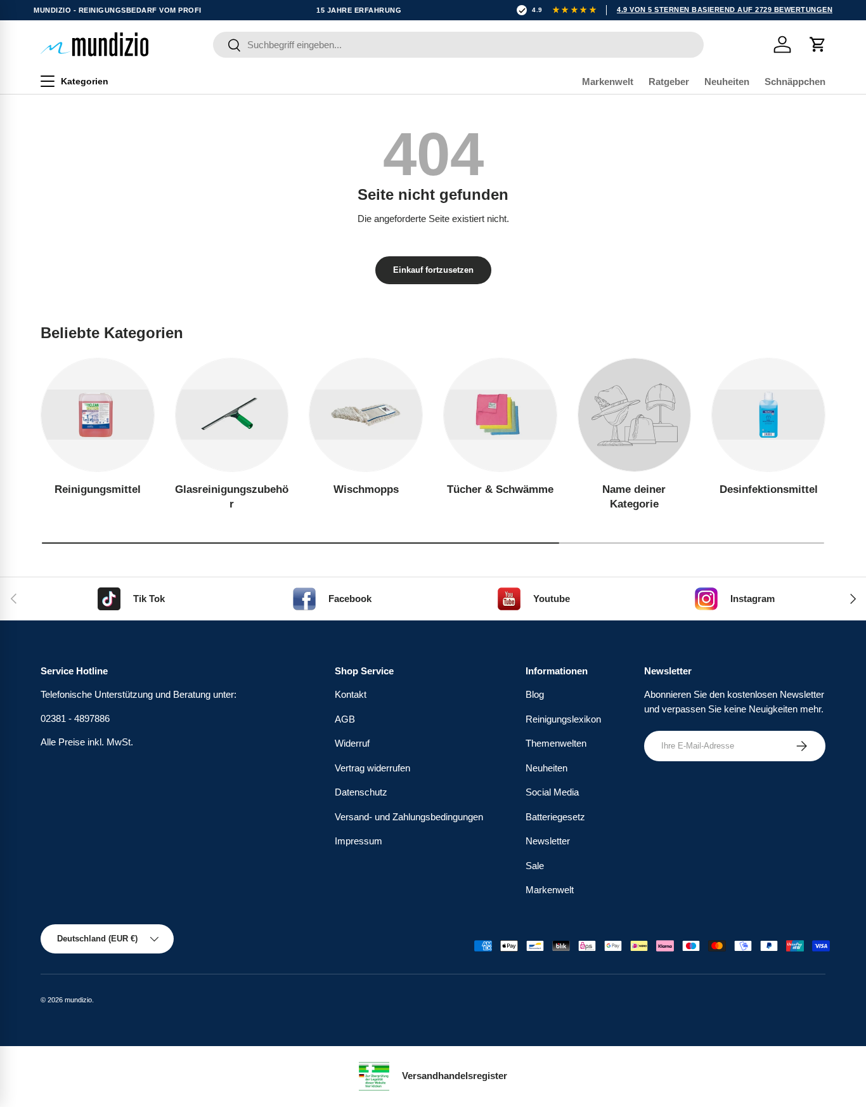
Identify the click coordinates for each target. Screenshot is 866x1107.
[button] (818, 44)
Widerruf (352, 743)
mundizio (78, 1000)
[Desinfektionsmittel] (768, 414)
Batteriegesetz (555, 816)
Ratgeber (669, 81)
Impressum (358, 840)
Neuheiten (726, 81)
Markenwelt (607, 81)
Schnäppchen (795, 81)
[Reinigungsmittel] (97, 414)
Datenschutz (361, 792)
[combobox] (458, 45)
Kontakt (350, 694)
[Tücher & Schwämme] (500, 414)
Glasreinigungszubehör (231, 497)
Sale (535, 865)
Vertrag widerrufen (372, 768)
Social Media (552, 792)
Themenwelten (556, 743)
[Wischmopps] (365, 414)
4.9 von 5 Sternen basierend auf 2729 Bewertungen (724, 9)
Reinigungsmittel (98, 489)
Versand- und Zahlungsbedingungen (409, 816)
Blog (535, 694)
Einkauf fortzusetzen (433, 270)
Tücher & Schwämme (500, 489)
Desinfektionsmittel (769, 489)
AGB (345, 719)
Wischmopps (366, 489)
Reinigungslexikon (563, 719)
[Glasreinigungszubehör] (232, 414)
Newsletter (548, 840)
